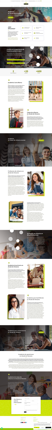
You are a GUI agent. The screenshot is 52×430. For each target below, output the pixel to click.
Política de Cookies (23, 420)
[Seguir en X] (22, 422)
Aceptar (36, 427)
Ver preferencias (48, 427)
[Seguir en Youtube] (24, 422)
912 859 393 (34, 421)
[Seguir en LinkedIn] (25, 422)
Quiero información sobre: (27, 402)
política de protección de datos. (33, 410)
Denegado (42, 427)
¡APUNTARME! (10, 17)
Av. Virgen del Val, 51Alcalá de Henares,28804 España (35, 420)
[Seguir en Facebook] (21, 422)
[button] (50, 422)
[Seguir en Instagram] (23, 422)
